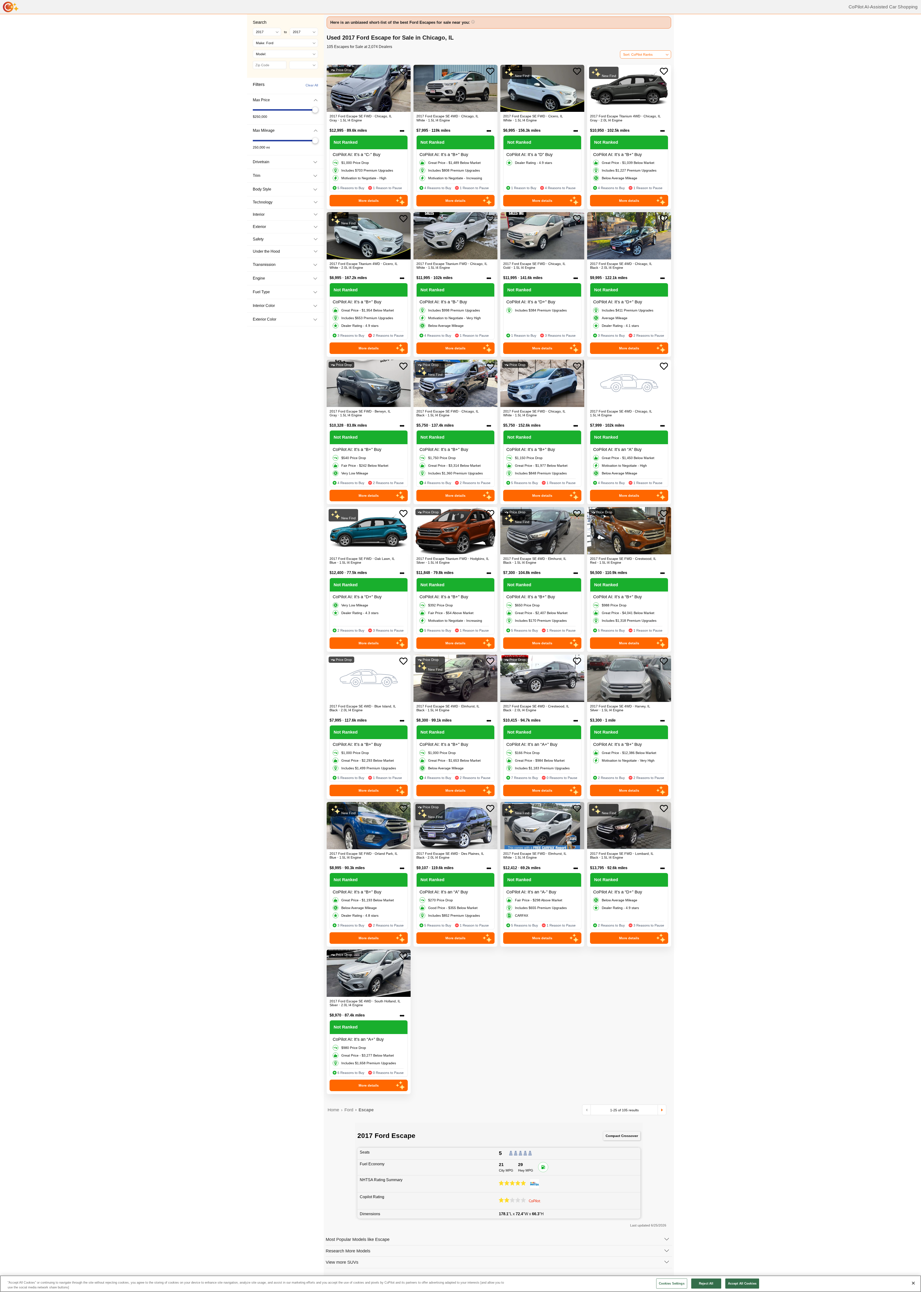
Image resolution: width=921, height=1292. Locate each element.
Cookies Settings (672, 1283)
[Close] (913, 1283)
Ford (348, 1109)
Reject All (706, 1283)
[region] (460, 1283)
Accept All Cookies (742, 1283)
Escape (366, 1109)
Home (333, 1109)
